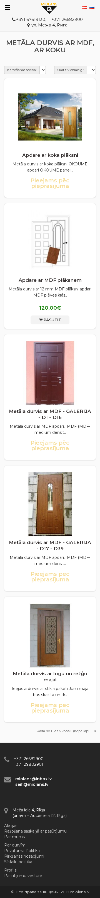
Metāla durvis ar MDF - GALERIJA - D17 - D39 (50, 545)
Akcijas (10, 825)
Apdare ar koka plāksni (50, 155)
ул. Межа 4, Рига (49, 25)
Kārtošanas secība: (22, 70)
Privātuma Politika (22, 850)
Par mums (14, 836)
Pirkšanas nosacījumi (24, 856)
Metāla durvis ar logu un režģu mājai (50, 676)
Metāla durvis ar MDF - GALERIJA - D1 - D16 (50, 414)
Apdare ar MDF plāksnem (50, 280)
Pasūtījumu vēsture (23, 875)
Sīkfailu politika (18, 861)
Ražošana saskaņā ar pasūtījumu (35, 831)
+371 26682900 (67, 19)
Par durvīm (15, 845)
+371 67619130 (30, 19)
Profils (10, 870)
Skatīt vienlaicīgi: (70, 70)
